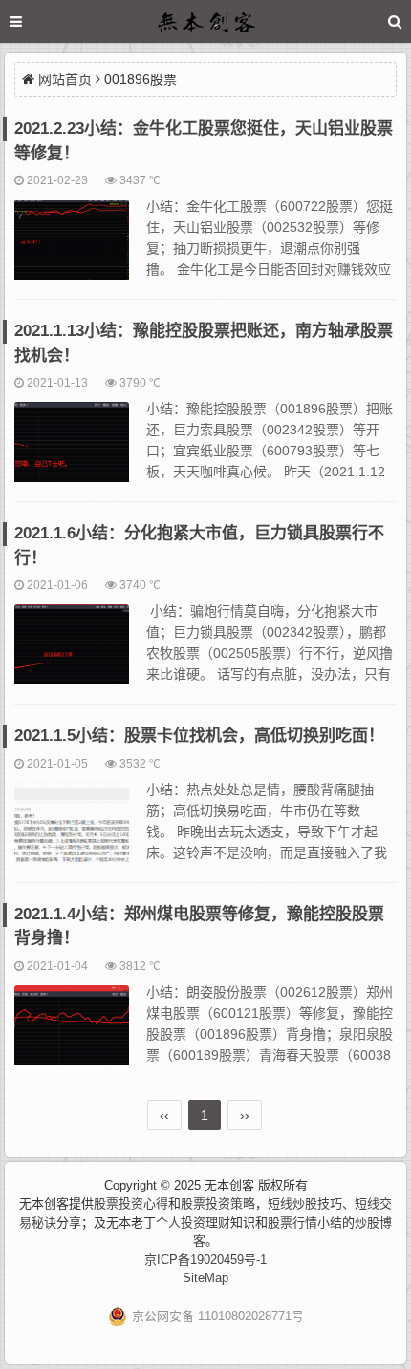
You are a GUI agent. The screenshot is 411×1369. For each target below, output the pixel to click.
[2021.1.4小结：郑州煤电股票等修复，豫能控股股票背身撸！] (71, 1034)
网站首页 (65, 79)
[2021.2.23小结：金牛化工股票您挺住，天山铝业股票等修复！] (71, 248)
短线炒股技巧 (305, 1203)
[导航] (33, 21)
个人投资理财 (193, 1222)
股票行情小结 (305, 1222)
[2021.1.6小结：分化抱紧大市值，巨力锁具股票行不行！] (71, 653)
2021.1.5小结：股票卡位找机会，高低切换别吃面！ (199, 736)
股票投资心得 (131, 1203)
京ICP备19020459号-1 (205, 1260)
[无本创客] (205, 24)
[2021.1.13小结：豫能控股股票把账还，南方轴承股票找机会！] (71, 450)
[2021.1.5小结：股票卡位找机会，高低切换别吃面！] (71, 831)
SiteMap (205, 1278)
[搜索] (395, 21)
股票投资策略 (218, 1203)
